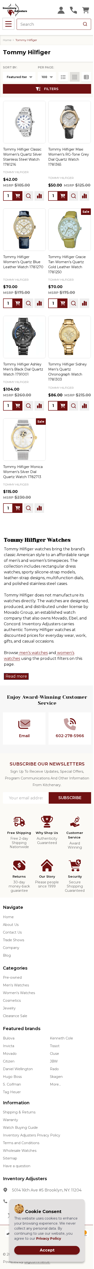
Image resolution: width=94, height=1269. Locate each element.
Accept (47, 1250)
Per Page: (46, 67)
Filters (51, 89)
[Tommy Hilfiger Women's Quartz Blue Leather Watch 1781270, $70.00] (24, 229)
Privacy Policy (48, 1238)
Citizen (8, 1061)
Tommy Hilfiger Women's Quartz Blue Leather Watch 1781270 (23, 262)
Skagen (56, 1077)
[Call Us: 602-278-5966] (73, 10)
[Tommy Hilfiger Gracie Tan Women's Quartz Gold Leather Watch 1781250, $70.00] (69, 229)
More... (55, 1084)
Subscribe (69, 797)
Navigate (13, 907)
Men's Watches (16, 985)
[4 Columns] (75, 77)
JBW (54, 1061)
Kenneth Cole (61, 1038)
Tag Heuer (12, 1092)
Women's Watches (19, 993)
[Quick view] (28, 196)
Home (7, 40)
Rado (54, 1069)
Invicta (8, 1046)
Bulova (8, 1038)
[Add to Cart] (17, 196)
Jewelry (9, 1008)
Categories (15, 968)
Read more (16, 676)
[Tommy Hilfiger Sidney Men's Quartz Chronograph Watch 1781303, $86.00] (69, 337)
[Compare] (39, 196)
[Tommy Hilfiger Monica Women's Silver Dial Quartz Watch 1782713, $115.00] (24, 439)
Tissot (55, 1046)
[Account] (61, 10)
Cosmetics (12, 1000)
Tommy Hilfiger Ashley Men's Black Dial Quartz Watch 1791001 (23, 369)
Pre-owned (12, 977)
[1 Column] (63, 77)
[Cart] (85, 10)
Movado (10, 1053)
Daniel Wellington (18, 1069)
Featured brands (21, 1028)
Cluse (54, 1053)
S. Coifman (12, 1084)
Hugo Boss (12, 1077)
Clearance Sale (15, 1016)
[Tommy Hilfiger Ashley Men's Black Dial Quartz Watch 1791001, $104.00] (24, 337)
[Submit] (85, 24)
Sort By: (10, 67)
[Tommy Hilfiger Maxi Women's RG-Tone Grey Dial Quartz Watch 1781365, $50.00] (69, 122)
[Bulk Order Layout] (86, 77)
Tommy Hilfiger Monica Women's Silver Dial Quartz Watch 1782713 (23, 472)
